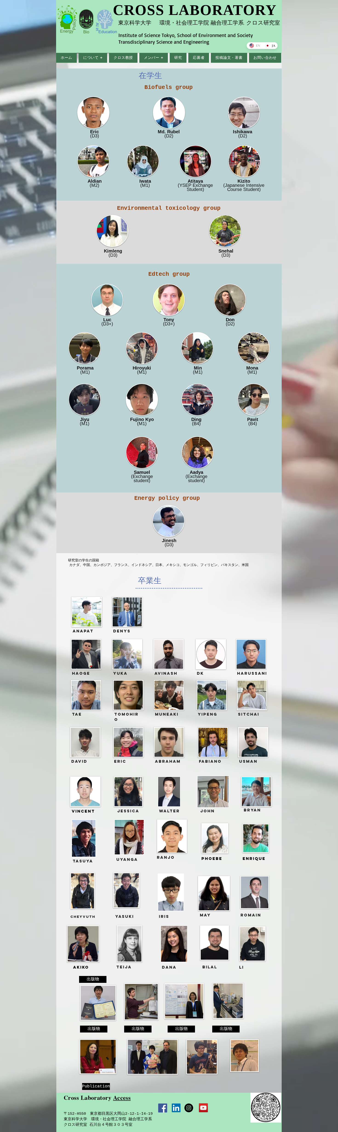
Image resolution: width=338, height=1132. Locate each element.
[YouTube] (203, 1107)
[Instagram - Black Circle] (188, 1108)
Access (122, 1097)
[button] (93, 58)
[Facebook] (162, 1108)
